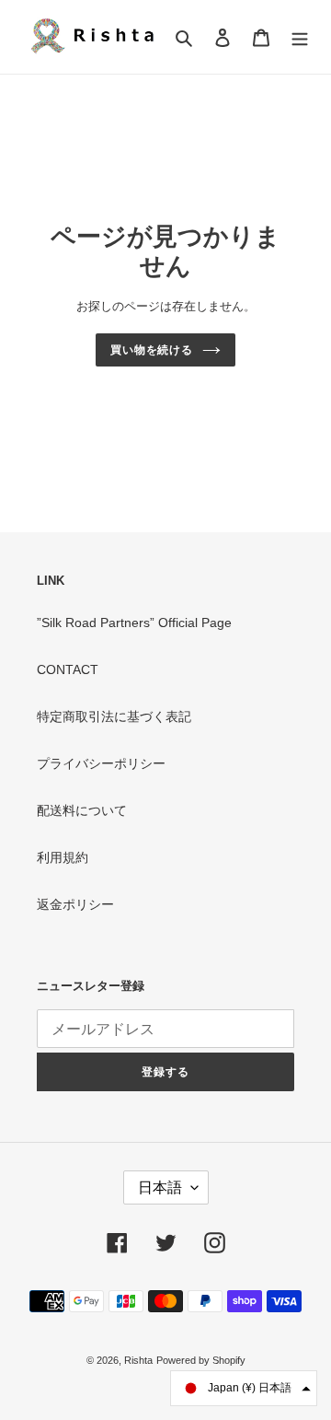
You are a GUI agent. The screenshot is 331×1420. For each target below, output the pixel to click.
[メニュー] (299, 36)
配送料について (82, 810)
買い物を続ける (152, 349)
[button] (243, 1388)
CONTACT (67, 669)
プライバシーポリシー (101, 763)
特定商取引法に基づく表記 (114, 716)
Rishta (138, 1360)
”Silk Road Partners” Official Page (134, 622)
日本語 (160, 1187)
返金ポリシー (75, 904)
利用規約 (62, 857)
